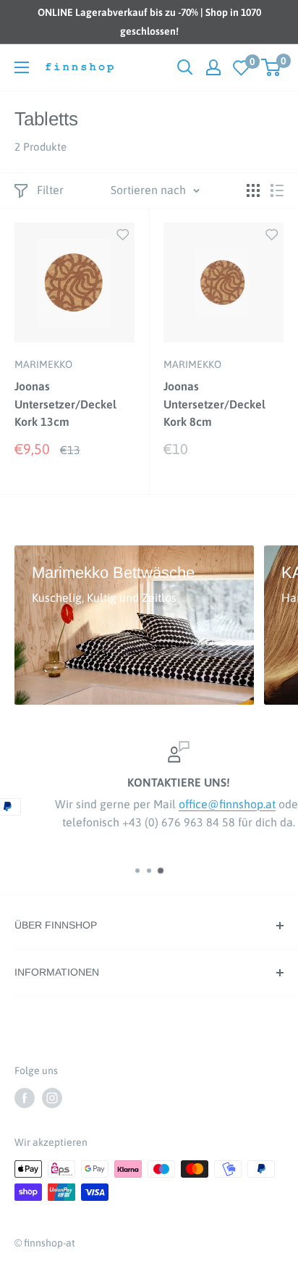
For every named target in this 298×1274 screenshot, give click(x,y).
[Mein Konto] (213, 67)
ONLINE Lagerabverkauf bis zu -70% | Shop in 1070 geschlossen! (149, 22)
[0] (242, 67)
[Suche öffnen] (185, 67)
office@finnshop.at (200, 803)
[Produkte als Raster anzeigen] (253, 190)
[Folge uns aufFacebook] (24, 1098)
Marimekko (43, 364)
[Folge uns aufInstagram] (52, 1098)
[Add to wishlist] (123, 233)
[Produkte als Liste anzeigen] (277, 190)
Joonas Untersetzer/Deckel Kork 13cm (65, 404)
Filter (50, 189)
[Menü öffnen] (21, 67)
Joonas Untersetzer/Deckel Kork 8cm (214, 404)
